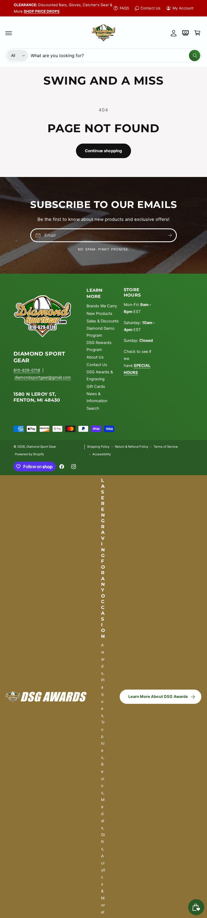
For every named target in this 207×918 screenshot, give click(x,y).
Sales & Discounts (103, 321)
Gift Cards (96, 386)
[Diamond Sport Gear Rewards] (185, 33)
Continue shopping (103, 150)
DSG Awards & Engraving (100, 375)
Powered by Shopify (29, 454)
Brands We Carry (102, 306)
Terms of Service (166, 446)
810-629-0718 (26, 370)
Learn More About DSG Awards (158, 696)
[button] (9, 33)
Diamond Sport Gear (41, 446)
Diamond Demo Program (101, 332)
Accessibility (101, 454)
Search (93, 408)
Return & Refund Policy (131, 446)
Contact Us (150, 8)
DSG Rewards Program (99, 346)
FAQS (124, 8)
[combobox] (115, 55)
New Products (99, 313)
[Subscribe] (170, 235)
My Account (183, 8)
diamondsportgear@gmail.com (43, 377)
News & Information (97, 397)
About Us (95, 357)
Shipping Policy (98, 446)
